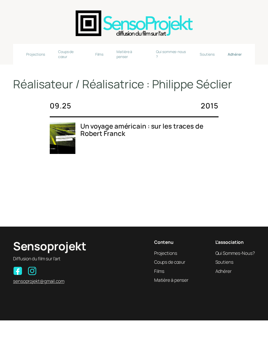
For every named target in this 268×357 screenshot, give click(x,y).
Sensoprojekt (49, 246)
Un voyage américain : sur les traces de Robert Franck (141, 130)
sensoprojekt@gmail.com (38, 281)
